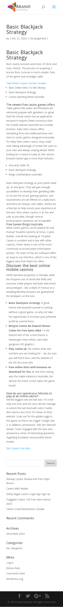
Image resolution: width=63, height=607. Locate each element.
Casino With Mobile (17, 488)
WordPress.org (14, 579)
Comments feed (15, 573)
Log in (9, 562)
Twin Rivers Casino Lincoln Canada (26, 83)
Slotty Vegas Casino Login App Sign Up (28, 494)
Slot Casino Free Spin (18, 448)
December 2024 (15, 533)
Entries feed (13, 568)
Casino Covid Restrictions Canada (25, 509)
